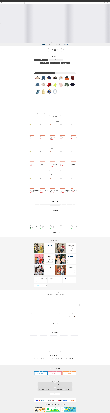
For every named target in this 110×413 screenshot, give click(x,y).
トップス (35, 354)
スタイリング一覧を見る (55, 346)
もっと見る (55, 111)
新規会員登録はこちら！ (55, 389)
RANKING (52, 50)
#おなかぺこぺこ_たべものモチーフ (55, 201)
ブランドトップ (49, 244)
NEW (47, 50)
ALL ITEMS (57, 50)
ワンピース (47, 354)
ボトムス (38, 354)
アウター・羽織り (43, 354)
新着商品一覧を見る (55, 228)
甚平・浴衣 (71, 354)
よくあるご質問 (63, 400)
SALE (63, 50)
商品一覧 (49, 246)
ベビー (64, 354)
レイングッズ (67, 354)
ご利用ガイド (58, 400)
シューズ (50, 354)
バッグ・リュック (54, 354)
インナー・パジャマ (60, 354)
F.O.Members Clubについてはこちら (55, 377)
